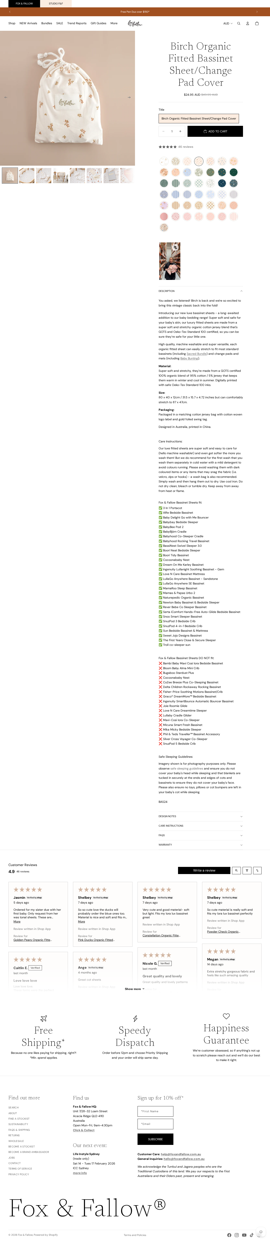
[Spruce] (233, 172)
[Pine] (164, 183)
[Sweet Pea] (164, 172)
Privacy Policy (18, 1174)
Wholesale (16, 1141)
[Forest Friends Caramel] (187, 205)
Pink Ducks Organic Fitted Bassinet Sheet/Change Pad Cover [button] (97, 940)
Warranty (165, 844)
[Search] (238, 23)
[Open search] (236, 870)
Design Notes (167, 816)
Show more (133, 988)
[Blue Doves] (210, 194)
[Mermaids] (175, 172)
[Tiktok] (251, 1235)
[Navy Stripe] (187, 194)
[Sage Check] (198, 183)
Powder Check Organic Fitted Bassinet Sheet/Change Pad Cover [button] (224, 931)
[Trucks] (222, 172)
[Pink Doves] (198, 217)
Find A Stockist (19, 1118)
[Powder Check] (222, 194)
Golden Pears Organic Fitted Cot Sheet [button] (33, 940)
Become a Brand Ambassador (28, 1152)
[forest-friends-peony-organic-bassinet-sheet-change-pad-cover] (222, 217)
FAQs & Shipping (19, 1130)
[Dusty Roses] (187, 217)
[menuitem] (114, 23)
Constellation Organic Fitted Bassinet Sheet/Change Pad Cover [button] (162, 935)
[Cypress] (210, 183)
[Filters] (247, 870)
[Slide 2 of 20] (26, 175)
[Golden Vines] (175, 161)
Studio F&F (56, 3)
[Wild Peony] (222, 205)
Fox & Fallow (24, 3)
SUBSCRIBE (155, 1139)
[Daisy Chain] (233, 161)
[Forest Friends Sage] (187, 183)
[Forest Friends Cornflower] (164, 194)
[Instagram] (236, 1235)
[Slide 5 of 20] (77, 175)
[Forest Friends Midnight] (233, 183)
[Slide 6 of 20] (94, 175)
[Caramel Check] (210, 205)
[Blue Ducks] (198, 194)
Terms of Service (20, 1169)
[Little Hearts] (175, 217)
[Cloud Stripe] (175, 194)
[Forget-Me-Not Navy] (222, 183)
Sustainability (18, 1124)
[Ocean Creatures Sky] (187, 172)
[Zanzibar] (198, 172)
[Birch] (198, 161)
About (12, 1113)
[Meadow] (210, 161)
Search (13, 1107)
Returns (14, 1135)
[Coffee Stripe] (175, 205)
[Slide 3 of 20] (43, 175)
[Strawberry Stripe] (164, 217)
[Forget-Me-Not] (222, 161)
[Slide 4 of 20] (60, 175)
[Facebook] (229, 1235)
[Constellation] (164, 161)
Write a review (204, 870)
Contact (14, 1163)
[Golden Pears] (187, 161)
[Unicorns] (164, 205)
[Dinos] (210, 172)
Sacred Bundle (197, 354)
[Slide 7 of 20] (111, 175)
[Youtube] (244, 1235)
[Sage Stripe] (175, 183)
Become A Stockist (21, 1146)
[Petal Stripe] (233, 217)
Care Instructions (171, 825)
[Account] (247, 23)
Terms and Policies (135, 1235)
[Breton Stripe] (233, 194)
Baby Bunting (189, 358)
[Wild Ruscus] (233, 205)
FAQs (162, 835)
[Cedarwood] (198, 205)
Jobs (11, 1157)
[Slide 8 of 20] (128, 175)
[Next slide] (257, 11)
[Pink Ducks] (210, 217)
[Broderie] (164, 228)
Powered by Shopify (46, 1235)
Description (166, 291)
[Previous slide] (10, 11)
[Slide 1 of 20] (10, 175)
